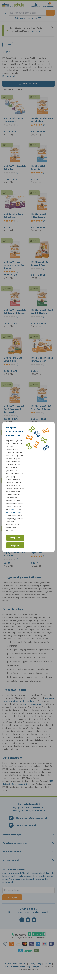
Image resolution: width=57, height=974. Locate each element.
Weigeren (15, 545)
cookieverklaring (13, 512)
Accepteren (15, 537)
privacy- (14, 509)
